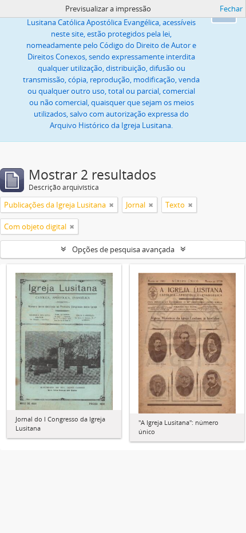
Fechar (231, 8)
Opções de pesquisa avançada (123, 249)
